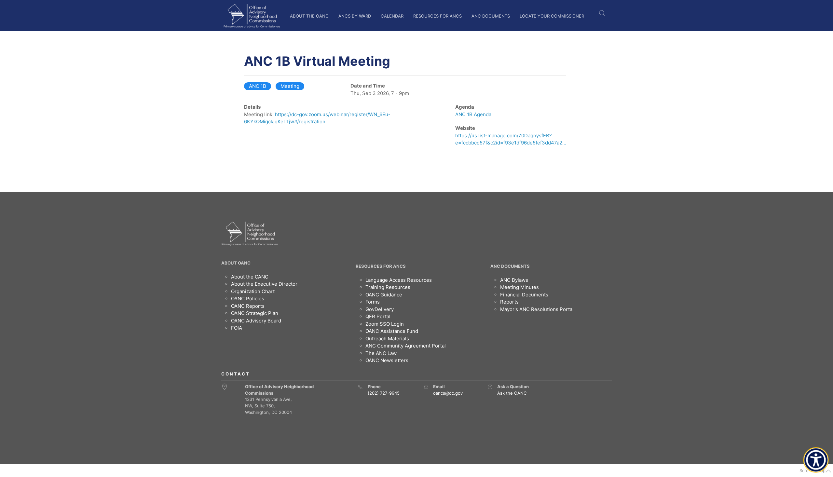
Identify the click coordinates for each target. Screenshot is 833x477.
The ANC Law (381, 353)
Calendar (392, 16)
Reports (509, 302)
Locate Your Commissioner (552, 16)
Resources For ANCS (437, 16)
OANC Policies (247, 298)
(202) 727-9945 (384, 393)
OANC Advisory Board (256, 321)
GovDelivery (379, 309)
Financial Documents (524, 295)
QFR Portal (377, 316)
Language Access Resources (398, 280)
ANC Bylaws (514, 280)
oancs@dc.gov (448, 393)
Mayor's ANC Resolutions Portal (537, 309)
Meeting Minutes (519, 287)
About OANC (236, 263)
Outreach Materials (387, 338)
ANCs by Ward (354, 16)
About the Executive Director (264, 284)
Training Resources (387, 287)
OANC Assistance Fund (391, 331)
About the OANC (309, 16)
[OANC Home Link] (251, 16)
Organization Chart (253, 291)
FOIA (236, 328)
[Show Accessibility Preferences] (816, 460)
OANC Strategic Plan (254, 313)
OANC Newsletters (386, 360)
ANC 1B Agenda (473, 114)
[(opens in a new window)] (490, 387)
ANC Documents (490, 16)
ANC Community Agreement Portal (405, 346)
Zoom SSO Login (384, 324)
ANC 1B (257, 86)
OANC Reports (248, 306)
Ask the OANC (512, 393)
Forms (372, 302)
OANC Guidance (383, 295)
